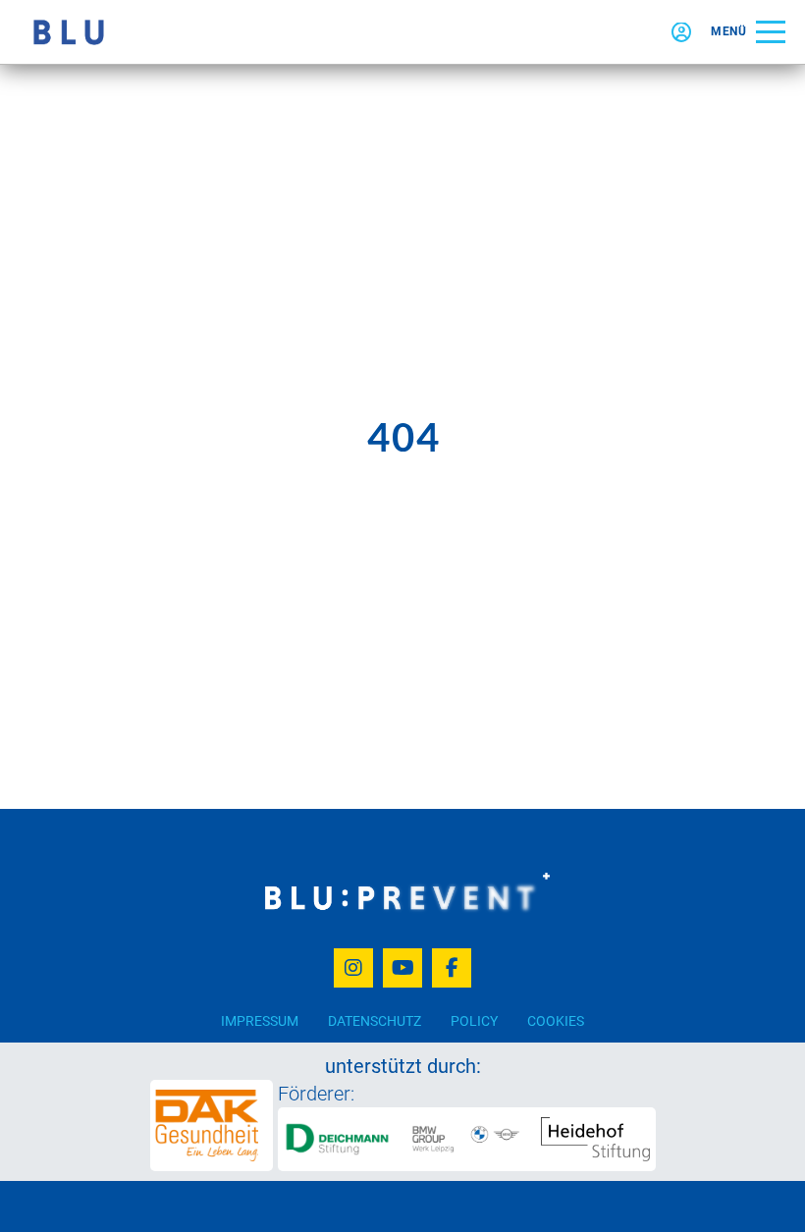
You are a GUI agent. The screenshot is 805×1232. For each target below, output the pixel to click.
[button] (748, 32)
